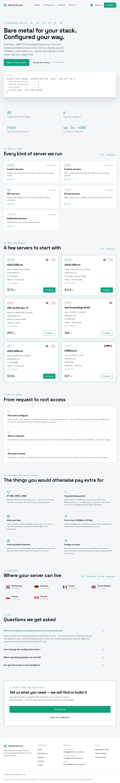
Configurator (48, 5)
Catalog (61, 5)
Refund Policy (100, 753)
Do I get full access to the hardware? (22, 665)
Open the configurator (60, 717)
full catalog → (108, 155)
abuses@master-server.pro (74, 763)
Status (40, 765)
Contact (72, 5)
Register (98, 5)
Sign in (111, 5)
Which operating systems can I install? (22, 657)
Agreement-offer (102, 749)
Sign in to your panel (16, 62)
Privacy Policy (100, 757)
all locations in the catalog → (98, 576)
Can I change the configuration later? (22, 649)
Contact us (60, 709)
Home (37, 5)
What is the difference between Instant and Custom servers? (33, 630)
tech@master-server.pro (73, 757)
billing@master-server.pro (73, 750)
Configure (49, 290)
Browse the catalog (41, 62)
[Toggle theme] (90, 5)
